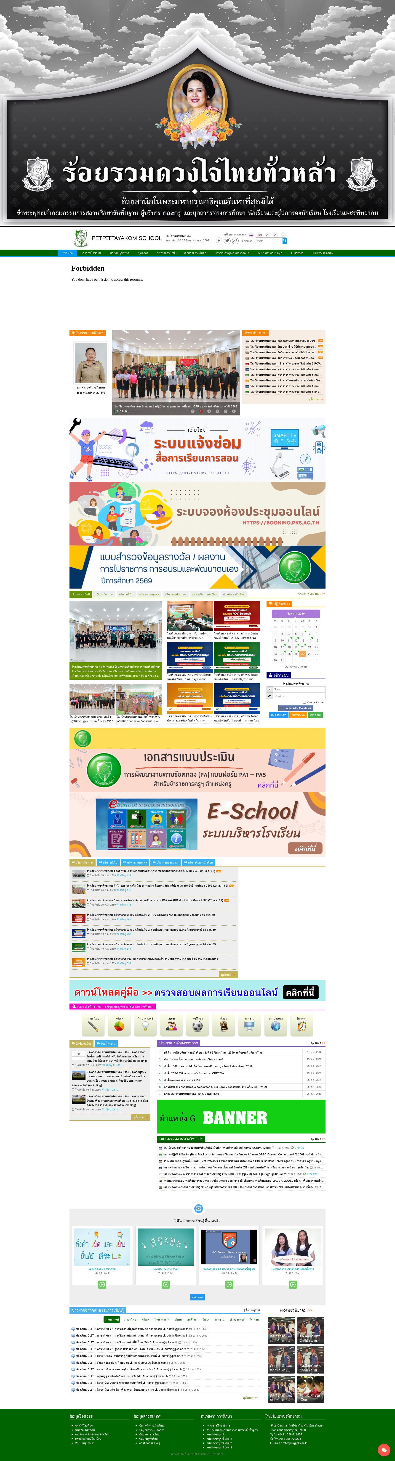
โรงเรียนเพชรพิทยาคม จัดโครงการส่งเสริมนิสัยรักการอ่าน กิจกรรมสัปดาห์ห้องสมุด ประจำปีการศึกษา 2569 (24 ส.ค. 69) (321, 352)
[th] (251, 235)
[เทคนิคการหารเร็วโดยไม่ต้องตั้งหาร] (293, 1247)
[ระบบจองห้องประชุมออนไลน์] (197, 513)
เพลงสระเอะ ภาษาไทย (102, 1269)
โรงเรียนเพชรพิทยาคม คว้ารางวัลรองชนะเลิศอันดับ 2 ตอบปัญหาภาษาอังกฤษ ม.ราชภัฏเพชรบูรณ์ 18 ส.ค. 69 (314, 369)
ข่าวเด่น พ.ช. (255, 333)
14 (309, 640)
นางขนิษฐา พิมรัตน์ (90, 387)
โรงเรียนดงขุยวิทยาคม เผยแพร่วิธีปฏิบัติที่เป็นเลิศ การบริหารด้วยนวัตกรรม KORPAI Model (217, 1148)
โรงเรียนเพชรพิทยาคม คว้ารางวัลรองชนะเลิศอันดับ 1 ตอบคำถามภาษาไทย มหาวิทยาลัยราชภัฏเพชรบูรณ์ (313, 386)
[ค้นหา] (285, 240)
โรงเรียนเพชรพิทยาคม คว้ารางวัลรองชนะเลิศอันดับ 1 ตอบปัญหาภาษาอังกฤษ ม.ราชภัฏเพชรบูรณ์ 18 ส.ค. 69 (314, 375)
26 (296, 654)
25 (289, 654)
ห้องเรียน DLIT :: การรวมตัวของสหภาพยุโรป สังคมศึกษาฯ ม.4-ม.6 (115, 1369)
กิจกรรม (302, 1018)
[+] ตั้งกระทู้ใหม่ (251, 1310)
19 (296, 647)
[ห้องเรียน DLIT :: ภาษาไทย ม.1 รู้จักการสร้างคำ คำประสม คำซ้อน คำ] (73, 1349)
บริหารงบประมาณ (176, 594)
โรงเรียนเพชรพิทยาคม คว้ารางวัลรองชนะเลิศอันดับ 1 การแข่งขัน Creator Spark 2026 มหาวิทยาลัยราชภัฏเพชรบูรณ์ (320, 392)
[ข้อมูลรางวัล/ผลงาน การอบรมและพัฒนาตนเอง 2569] (197, 567)
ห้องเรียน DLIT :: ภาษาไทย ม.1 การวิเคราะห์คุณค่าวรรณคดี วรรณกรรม (119, 1329)
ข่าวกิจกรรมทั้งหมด (312, 594)
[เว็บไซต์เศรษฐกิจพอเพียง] (197, 738)
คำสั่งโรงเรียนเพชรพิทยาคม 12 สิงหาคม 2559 (191, 1094)
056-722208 (293, 1439)
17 (282, 647)
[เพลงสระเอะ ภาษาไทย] (102, 1247)
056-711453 (294, 1434)
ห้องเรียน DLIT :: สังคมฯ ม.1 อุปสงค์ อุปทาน (102, 1363)
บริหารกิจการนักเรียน (204, 594)
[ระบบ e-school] (197, 824)
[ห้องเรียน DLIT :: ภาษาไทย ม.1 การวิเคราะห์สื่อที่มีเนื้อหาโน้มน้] (73, 1342)
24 (282, 654)
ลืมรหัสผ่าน (298, 715)
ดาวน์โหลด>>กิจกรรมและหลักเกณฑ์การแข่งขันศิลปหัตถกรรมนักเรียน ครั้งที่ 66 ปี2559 (215, 1087)
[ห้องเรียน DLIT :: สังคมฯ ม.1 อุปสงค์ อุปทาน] (73, 1363)
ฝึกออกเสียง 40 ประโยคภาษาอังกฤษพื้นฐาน (229, 1269)
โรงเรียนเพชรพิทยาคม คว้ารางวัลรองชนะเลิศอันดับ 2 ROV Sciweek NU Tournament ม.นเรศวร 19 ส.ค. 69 (314, 363)
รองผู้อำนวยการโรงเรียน (91, 393)
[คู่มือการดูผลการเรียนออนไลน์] (197, 990)
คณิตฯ (119, 1018)
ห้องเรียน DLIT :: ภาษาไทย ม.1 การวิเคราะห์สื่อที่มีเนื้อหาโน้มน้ (113, 1342)
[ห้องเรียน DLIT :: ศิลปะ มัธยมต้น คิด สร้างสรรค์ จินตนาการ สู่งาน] (73, 1389)
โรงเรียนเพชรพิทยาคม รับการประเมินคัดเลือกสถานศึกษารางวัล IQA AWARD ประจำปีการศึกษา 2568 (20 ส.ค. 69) (318, 358)
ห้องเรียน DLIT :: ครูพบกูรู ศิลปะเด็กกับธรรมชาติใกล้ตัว (108, 1376)
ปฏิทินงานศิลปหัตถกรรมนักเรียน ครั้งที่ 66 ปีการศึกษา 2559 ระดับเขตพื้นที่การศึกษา (214, 1052)
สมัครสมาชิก (278, 715)
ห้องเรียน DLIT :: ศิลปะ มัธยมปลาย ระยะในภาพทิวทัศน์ (109, 1383)
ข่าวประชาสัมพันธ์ (234, 594)
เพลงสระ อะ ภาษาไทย (165, 1269)
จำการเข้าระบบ (316, 702)
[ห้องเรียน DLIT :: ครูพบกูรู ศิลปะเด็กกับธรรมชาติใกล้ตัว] (73, 1376)
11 (289, 640)
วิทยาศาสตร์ (145, 1018)
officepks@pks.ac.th (295, 1443)
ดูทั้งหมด (316, 399)
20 (302, 647)
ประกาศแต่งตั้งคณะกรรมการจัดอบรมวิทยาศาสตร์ (193, 1059)
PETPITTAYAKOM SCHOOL (127, 238)
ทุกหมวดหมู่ (112, 1319)
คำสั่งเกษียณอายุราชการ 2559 (182, 1080)
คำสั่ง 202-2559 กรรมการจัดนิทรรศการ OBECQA (194, 1073)
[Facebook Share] (219, 241)
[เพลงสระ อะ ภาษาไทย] (166, 1247)
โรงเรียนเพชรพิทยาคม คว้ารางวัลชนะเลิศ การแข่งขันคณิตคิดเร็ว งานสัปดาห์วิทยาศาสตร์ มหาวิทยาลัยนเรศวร (316, 380)
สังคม (171, 1018)
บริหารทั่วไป (126, 594)
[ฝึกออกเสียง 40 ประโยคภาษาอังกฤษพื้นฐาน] (229, 1247)
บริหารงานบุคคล (149, 594)
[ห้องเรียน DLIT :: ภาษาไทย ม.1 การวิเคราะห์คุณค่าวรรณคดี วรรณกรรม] (73, 1329)
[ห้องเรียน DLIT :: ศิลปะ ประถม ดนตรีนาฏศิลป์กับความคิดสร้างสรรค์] (73, 1356)
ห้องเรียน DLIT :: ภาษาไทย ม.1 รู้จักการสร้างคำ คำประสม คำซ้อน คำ (118, 1349)
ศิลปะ (223, 1018)
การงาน (249, 1018)
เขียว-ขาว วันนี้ (81, 594)
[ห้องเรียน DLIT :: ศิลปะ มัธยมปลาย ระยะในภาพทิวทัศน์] (73, 1383)
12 (296, 640)
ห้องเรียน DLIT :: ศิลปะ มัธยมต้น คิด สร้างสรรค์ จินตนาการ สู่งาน (115, 1389)
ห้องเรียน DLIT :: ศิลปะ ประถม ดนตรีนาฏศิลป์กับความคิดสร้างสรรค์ (116, 1356)
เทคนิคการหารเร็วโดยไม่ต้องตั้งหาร (293, 1269)
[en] (259, 235)
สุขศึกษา (197, 1018)
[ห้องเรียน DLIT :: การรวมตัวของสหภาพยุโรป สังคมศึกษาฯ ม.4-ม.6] (73, 1369)
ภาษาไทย (93, 1018)
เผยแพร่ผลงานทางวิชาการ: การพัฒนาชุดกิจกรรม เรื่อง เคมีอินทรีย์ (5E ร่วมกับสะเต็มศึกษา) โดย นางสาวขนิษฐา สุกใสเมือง (236, 1167)
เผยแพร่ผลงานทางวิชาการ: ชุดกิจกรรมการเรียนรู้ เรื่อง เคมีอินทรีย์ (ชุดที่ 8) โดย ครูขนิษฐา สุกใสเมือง (223, 1174)
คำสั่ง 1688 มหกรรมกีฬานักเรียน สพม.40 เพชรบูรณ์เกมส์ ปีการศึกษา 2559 (208, 1066)
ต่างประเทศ (276, 1018)
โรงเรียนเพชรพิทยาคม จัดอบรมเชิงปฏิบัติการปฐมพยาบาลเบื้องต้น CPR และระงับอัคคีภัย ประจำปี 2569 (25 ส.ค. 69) (319, 346)
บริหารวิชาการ (104, 594)
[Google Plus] (235, 241)
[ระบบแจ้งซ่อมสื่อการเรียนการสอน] (197, 449)
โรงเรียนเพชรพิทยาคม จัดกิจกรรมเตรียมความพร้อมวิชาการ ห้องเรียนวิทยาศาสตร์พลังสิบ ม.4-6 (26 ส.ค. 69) (314, 341)
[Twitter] (227, 241)
